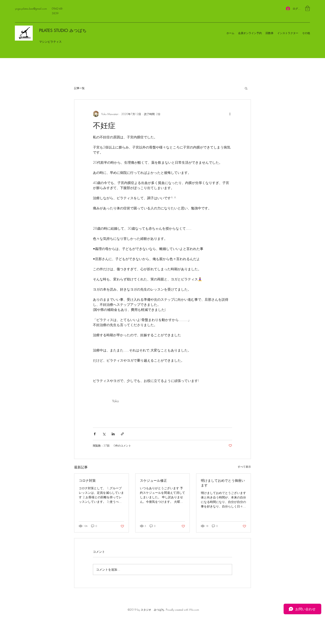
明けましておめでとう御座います (223, 482)
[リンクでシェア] (122, 434)
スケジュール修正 (153, 480)
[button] (307, 8)
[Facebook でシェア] (94, 434)
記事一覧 (79, 88)
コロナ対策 (87, 480)
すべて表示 (244, 466)
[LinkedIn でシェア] (113, 434)
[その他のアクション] (230, 114)
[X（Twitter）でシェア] (104, 434)
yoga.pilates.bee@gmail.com (31, 8)
